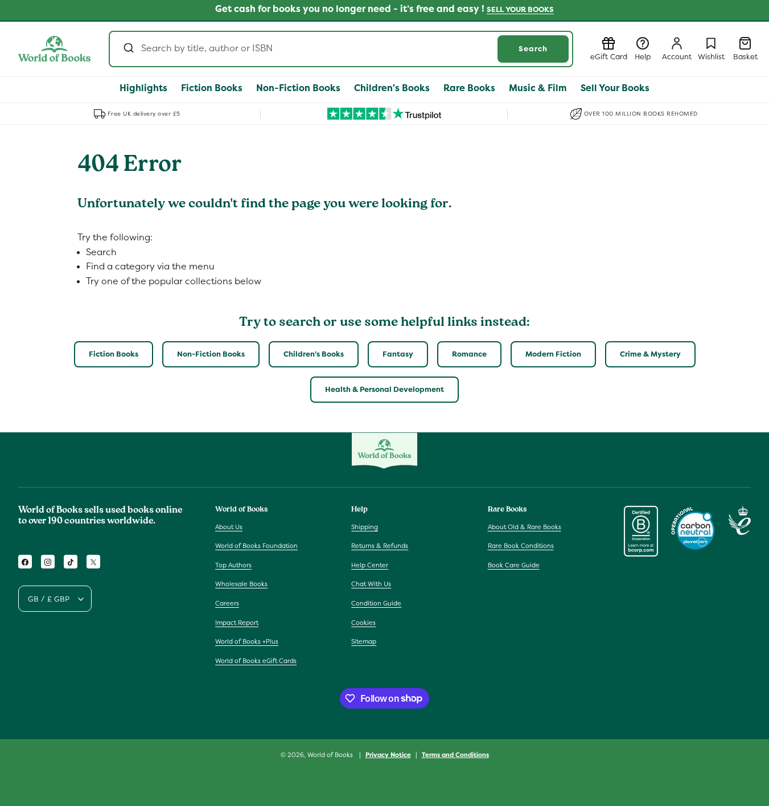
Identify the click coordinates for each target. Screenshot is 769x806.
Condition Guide (376, 603)
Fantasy (398, 354)
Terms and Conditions (455, 754)
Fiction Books (113, 354)
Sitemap (363, 641)
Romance (469, 354)
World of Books (331, 754)
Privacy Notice (388, 754)
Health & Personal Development (384, 389)
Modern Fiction (553, 354)
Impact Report (236, 622)
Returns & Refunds (379, 545)
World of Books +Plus (246, 641)
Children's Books (313, 354)
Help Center (369, 565)
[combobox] (341, 49)
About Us (228, 526)
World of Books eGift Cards (256, 660)
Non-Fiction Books (211, 354)
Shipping (364, 526)
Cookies (363, 622)
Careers (227, 603)
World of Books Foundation (256, 545)
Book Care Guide (514, 565)
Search (533, 48)
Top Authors (233, 565)
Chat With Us (371, 584)
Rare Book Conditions (521, 545)
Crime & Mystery (650, 354)
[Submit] (127, 49)
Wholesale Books (241, 584)
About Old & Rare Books (524, 526)
